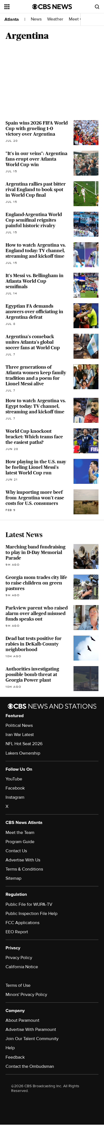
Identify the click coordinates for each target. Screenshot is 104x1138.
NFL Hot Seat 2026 (24, 744)
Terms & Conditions (24, 869)
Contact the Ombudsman (30, 1066)
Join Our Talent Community (32, 1038)
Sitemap (13, 878)
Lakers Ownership (23, 753)
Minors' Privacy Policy (26, 994)
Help (10, 1048)
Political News (19, 725)
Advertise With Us (23, 860)
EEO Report (17, 932)
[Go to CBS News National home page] (52, 6)
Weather (55, 19)
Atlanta (11, 19)
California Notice (22, 967)
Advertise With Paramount (31, 1029)
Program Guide (20, 841)
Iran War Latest (20, 734)
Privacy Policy (19, 957)
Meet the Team (20, 832)
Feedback (15, 1057)
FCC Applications (22, 922)
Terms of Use (18, 985)
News (36, 19)
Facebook (15, 788)
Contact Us (16, 851)
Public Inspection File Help (31, 913)
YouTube (14, 779)
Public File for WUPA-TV (29, 904)
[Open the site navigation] (18, 6)
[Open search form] (97, 6)
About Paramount (22, 1020)
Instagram (15, 797)
